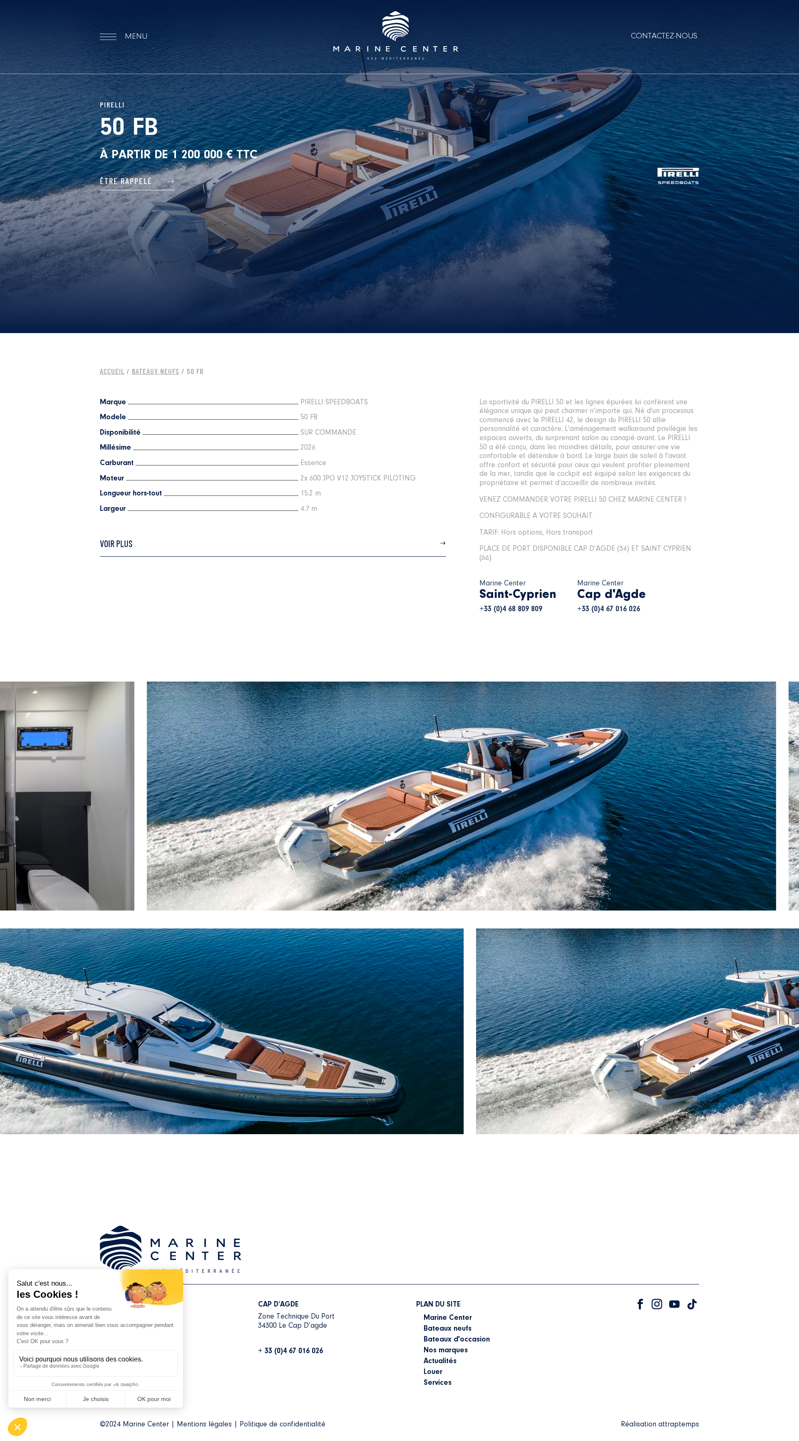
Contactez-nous (664, 36)
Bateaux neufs (447, 1329)
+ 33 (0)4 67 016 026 (290, 1351)
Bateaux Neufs (155, 371)
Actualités (440, 1361)
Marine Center (448, 1318)
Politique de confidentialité (282, 1425)
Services (438, 1383)
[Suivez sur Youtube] (674, 1304)
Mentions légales (204, 1425)
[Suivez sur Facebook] (640, 1304)
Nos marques (446, 1350)
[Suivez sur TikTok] (692, 1304)
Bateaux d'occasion (457, 1340)
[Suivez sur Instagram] (657, 1304)
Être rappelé (127, 181)
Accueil (112, 371)
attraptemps (678, 1425)
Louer (433, 1372)
